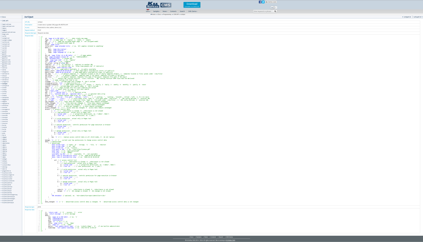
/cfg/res (4, 147)
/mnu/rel (4, 123)
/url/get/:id (5, 81)
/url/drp (4, 91)
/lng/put (4, 101)
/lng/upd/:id (5, 103)
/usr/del (4, 48)
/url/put (183, 14)
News (165, 11)
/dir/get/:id (5, 72)
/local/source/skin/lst (8, 181)
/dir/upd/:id (5, 78)
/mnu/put (5, 111)
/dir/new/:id (5, 74)
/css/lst (4, 131)
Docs (148, 11)
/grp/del (4, 66)
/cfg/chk (4, 141)
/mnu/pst (4, 117)
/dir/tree (4, 68)
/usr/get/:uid (5, 38)
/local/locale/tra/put (8, 202)
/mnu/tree (5, 105)
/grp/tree (4, 58)
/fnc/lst (4, 125)
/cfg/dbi (4, 155)
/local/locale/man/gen (8, 198)
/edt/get (4, 159)
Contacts (173, 11)
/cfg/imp (4, 151)
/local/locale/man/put (8, 196)
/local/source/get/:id (8, 175)
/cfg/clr (4, 145)
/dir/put (4, 76)
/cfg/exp (4, 149)
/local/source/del (7, 179)
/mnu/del (5, 115)
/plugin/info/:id (6, 171)
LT (275, 7)
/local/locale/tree (7, 183)
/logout (4, 28)
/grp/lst (4, 54)
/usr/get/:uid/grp (7, 40)
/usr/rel (4, 50)
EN (272, 7)
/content (4, 163)
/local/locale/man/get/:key (10, 194)
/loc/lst (4, 129)
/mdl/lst (4, 95)
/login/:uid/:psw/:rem (8, 26)
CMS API (176, 14)
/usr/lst (4, 36)
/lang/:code (5, 34)
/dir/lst (4, 70)
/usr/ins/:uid (5, 42)
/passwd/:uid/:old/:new (8, 32)
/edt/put (4, 161)
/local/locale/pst (6, 190)
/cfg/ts (4, 157)
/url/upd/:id (5, 85)
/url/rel (4, 93)
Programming (167, 14)
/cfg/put (4, 139)
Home (154, 14)
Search (182, 11)
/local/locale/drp (7, 192)
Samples (156, 11)
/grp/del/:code (6, 64)
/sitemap (4, 167)
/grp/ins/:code (6, 60)
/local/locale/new (7, 187)
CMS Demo (192, 11)
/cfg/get (4, 137)
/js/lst (3, 133)
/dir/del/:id (5, 79)
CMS (165, 5)
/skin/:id (4, 169)
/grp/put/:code (6, 62)
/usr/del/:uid (5, 46)
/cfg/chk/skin (6, 143)
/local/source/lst (7, 173)
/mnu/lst (4, 107)
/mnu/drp (5, 119)
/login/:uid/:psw (6, 24)
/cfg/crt (4, 153)
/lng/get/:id (5, 99)
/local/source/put (7, 177)
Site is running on (225, 240)
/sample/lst (5, 97)
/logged (4, 30)
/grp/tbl (4, 52)
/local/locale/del (7, 188)
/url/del (4, 87)
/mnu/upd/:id (6, 113)
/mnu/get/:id (5, 109)
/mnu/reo (5, 121)
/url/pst (4, 89)
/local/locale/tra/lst (7, 200)
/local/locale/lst (6, 185)
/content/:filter (6, 165)
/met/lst (4, 127)
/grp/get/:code (6, 56)
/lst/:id (4, 135)
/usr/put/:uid (5, 44)
